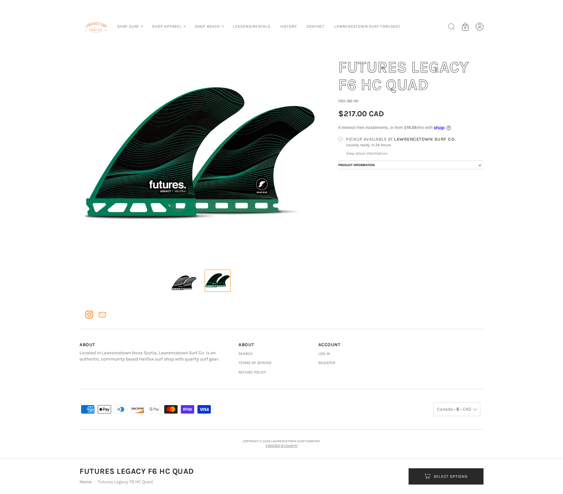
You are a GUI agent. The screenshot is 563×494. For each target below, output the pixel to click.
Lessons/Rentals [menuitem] (251, 26)
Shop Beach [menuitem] (207, 26)
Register (326, 362)
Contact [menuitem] (316, 26)
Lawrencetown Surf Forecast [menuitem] (367, 26)
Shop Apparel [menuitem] (167, 26)
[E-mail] (102, 314)
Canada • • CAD (454, 409)
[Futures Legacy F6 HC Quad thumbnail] (184, 281)
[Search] (451, 26)
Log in (324, 353)
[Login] (479, 27)
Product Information (356, 165)
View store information (366, 153)
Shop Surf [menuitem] (128, 26)
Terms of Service (255, 362)
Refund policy (252, 372)
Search (245, 353)
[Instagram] (89, 314)
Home (85, 482)
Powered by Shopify (282, 446)
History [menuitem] (288, 26)
